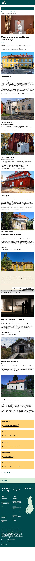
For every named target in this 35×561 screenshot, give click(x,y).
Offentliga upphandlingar (17, 502)
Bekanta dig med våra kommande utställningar (13, 466)
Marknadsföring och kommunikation (16, 504)
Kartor (14, 519)
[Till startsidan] (4, 3)
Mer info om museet (8, 456)
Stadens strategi (4, 520)
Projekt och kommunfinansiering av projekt (17, 507)
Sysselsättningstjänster (5, 503)
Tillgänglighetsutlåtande (10, 539)
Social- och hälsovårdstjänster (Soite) (5, 502)
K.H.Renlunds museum (14, 11)
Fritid (2, 506)
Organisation (15, 515)
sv (28, 2)
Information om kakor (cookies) (6, 541)
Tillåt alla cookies (28, 288)
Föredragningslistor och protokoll (5, 514)
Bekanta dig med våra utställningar (11, 425)
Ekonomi (2, 521)
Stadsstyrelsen (3, 517)
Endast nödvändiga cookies (17, 288)
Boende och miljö (4, 498)
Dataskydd (3, 539)
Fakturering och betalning (17, 501)
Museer (7, 11)
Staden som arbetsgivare (17, 516)
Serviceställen (15, 498)
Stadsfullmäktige (4, 516)
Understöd (14, 520)
